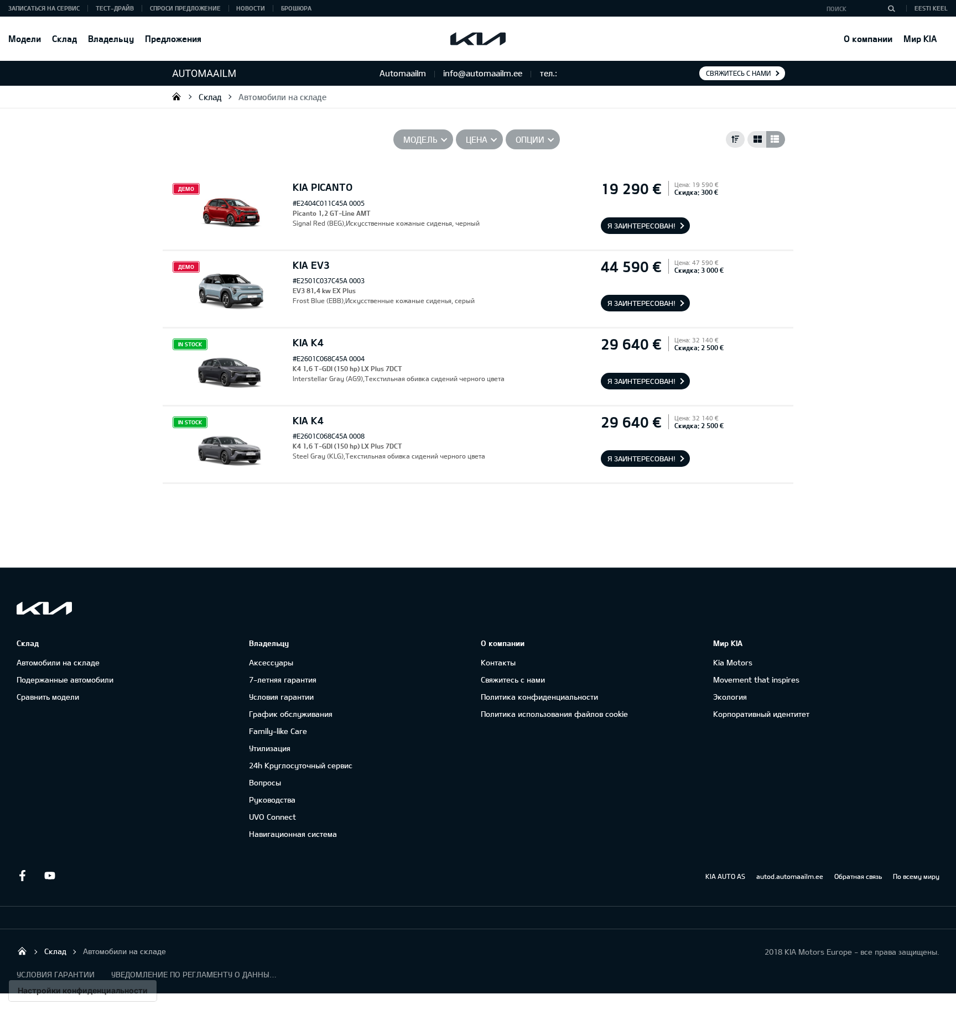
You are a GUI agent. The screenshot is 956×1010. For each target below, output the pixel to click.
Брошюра (296, 8)
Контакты (498, 662)
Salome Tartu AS (176, 96)
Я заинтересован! (641, 225)
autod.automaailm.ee (789, 876)
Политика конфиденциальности (539, 696)
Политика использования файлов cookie (554, 714)
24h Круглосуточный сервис (300, 765)
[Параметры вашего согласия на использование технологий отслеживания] (83, 990)
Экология (730, 696)
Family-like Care (278, 731)
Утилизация (269, 748)
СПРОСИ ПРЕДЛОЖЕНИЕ (185, 8)
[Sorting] (735, 139)
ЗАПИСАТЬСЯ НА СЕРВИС (44, 8)
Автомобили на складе (282, 97)
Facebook (22, 875)
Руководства (272, 799)
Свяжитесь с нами (738, 73)
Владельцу (111, 38)
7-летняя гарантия (282, 679)
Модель (420, 139)
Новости (250, 8)
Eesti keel (931, 8)
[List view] (775, 139)
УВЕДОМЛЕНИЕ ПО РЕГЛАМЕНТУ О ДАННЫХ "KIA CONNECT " (194, 974)
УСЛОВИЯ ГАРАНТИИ (56, 974)
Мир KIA (920, 38)
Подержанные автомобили (65, 679)
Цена (476, 139)
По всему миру (916, 876)
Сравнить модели (48, 696)
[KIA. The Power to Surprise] (44, 608)
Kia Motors (732, 662)
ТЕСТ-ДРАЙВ (115, 8)
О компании (868, 38)
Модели (24, 38)
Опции (530, 139)
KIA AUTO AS (725, 876)
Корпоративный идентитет (761, 714)
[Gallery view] (756, 139)
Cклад (64, 38)
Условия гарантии (281, 696)
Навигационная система (293, 834)
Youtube (49, 875)
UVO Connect (272, 816)
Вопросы (265, 782)
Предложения (173, 38)
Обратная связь (858, 876)
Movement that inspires (756, 679)
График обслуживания (290, 714)
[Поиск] (891, 8)
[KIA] (478, 39)
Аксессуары (271, 662)
